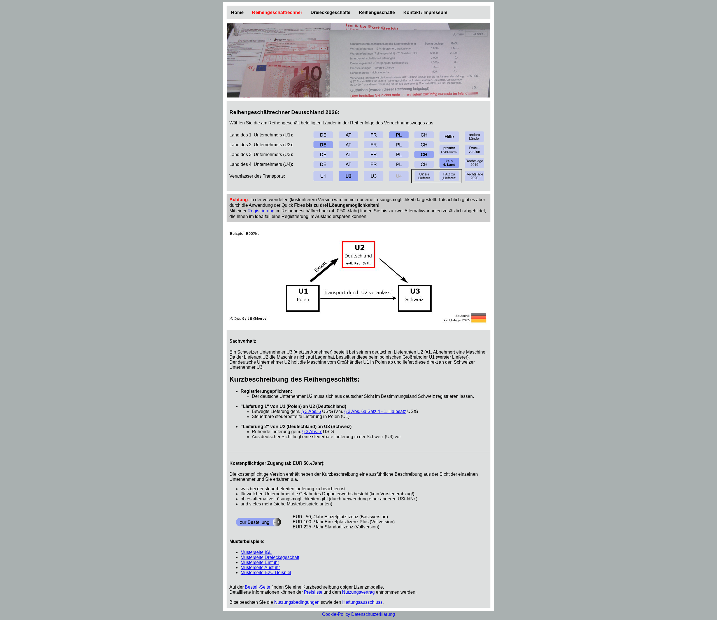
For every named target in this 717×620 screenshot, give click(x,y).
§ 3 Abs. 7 (312, 431)
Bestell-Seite (257, 587)
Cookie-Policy (336, 614)
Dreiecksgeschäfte (330, 12)
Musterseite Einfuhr (260, 562)
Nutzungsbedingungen (297, 602)
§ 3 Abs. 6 (311, 411)
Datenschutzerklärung (373, 614)
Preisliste (313, 592)
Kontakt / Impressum (425, 12)
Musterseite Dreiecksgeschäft (270, 557)
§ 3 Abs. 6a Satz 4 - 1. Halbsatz (375, 411)
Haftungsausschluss (362, 602)
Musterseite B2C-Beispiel (266, 572)
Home (237, 12)
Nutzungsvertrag (358, 592)
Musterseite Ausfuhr (260, 567)
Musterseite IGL (256, 552)
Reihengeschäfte (377, 12)
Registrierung (261, 210)
